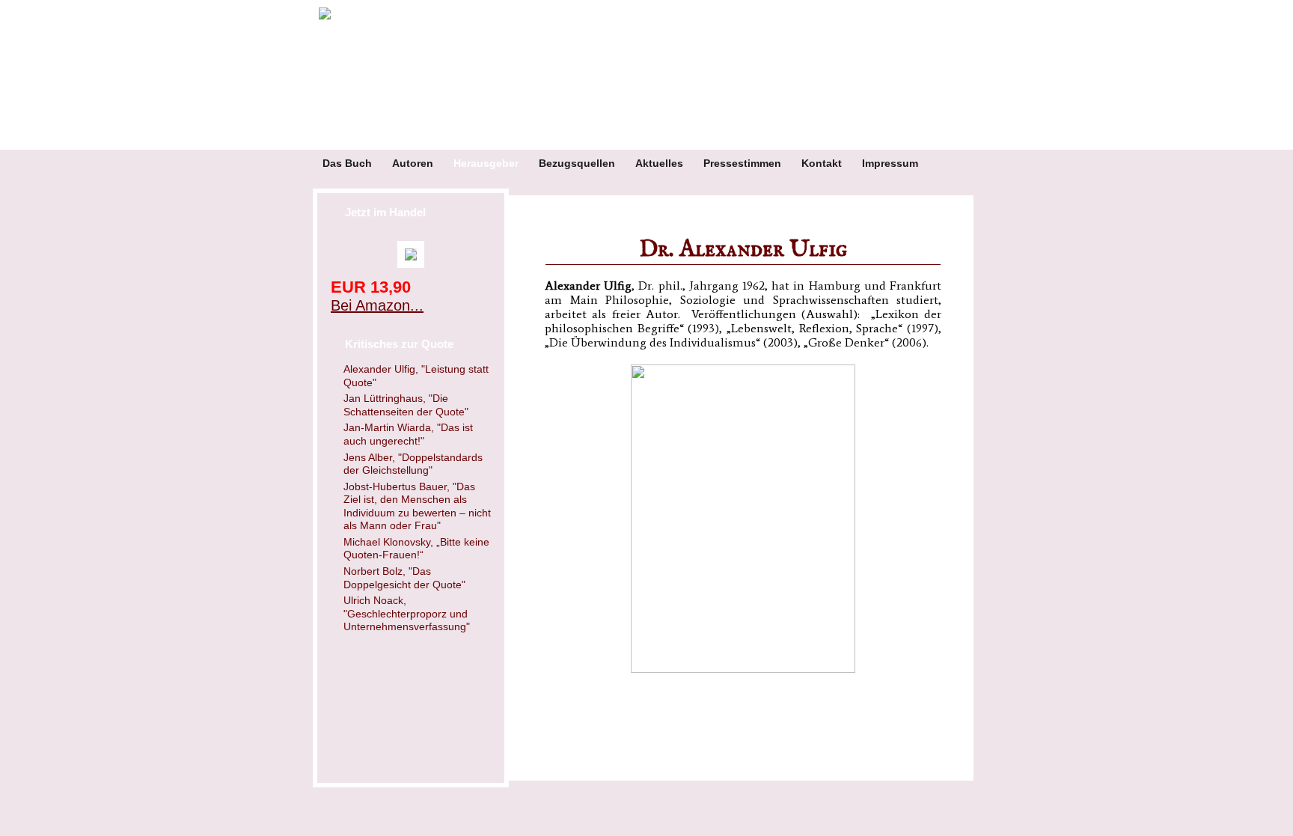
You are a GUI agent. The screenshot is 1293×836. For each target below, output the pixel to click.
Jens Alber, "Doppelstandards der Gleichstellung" (413, 464)
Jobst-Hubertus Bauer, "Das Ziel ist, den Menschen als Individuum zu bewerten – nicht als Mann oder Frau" (417, 506)
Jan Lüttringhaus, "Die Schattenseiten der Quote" (405, 405)
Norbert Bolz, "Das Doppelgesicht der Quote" (404, 578)
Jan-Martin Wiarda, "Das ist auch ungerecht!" (408, 434)
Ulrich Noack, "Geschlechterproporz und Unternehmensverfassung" (406, 613)
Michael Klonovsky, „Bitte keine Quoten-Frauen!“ (416, 548)
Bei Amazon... (377, 305)
